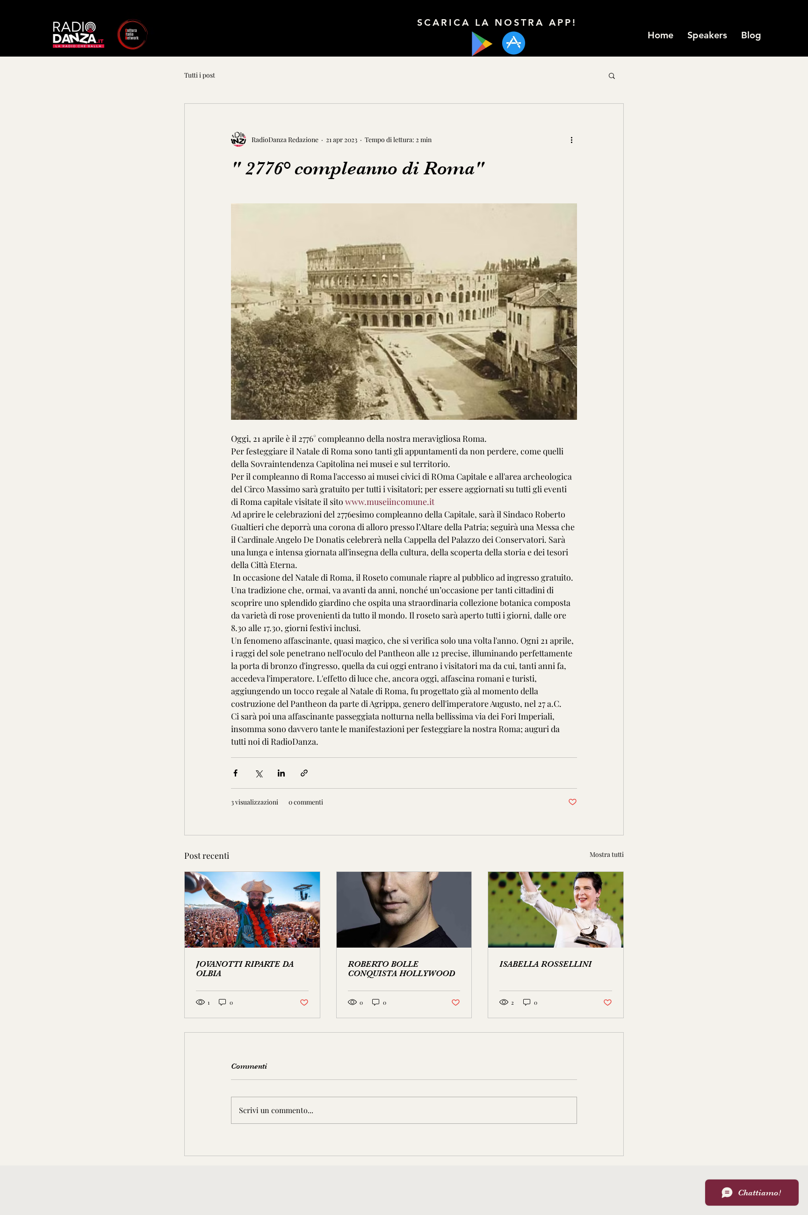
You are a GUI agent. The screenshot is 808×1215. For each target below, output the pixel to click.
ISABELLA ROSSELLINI (545, 964)
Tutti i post (199, 75)
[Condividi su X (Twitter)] (258, 773)
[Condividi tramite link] (304, 773)
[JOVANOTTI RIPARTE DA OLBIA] (252, 910)
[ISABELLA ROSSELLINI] (555, 910)
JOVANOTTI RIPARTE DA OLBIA (245, 968)
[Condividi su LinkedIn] (281, 773)
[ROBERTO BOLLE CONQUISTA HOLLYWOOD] (404, 910)
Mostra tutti (607, 854)
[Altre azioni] (571, 139)
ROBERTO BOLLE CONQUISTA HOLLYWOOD (401, 968)
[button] (611, 75)
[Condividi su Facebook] (235, 773)
